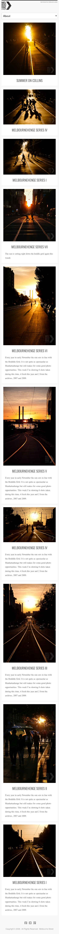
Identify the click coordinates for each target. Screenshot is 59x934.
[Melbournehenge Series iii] (29, 623)
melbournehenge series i (29, 179)
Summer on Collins (29, 80)
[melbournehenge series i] (29, 157)
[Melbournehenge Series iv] (29, 524)
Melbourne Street (29, 5)
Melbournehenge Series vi (29, 350)
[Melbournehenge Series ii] (29, 743)
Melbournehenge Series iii (29, 667)
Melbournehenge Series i (29, 882)
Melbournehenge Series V (29, 470)
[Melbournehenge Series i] (29, 851)
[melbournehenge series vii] (29, 215)
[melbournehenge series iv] (29, 106)
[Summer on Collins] (29, 49)
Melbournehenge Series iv (29, 547)
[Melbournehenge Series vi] (29, 305)
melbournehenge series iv (29, 129)
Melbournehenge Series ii (29, 788)
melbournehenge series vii (29, 246)
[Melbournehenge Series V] (29, 426)
